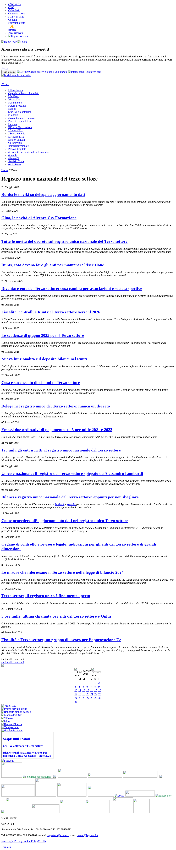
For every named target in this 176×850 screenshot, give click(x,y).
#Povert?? (13, 158)
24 (76, 697)
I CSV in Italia (16, 16)
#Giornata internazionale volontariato (28, 152)
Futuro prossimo (17, 105)
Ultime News (15, 90)
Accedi (5, 68)
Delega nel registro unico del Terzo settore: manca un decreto (55, 406)
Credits (42, 841)
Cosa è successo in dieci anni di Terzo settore (40, 382)
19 (83, 694)
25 (80, 697)
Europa (12, 108)
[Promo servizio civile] (14, 708)
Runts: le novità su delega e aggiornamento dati (43, 194)
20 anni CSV (15, 130)
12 (83, 690)
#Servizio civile (16, 133)
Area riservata (15, 32)
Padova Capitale (17, 149)
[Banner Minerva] (11, 724)
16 (99, 690)
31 (76, 701)
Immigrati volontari (18, 145)
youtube (71, 504)
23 (99, 694)
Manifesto (13, 96)
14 (91, 690)
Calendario (14, 10)
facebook (59, 504)
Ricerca (12, 29)
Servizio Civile (16, 161)
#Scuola (12, 155)
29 (95, 697)
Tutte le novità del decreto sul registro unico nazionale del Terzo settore (64, 241)
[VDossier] (7, 718)
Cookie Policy (30, 841)
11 (80, 690)
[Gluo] (5, 721)
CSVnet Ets (14, 4)
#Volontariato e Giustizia (21, 118)
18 (80, 694)
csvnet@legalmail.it (87, 835)
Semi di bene (15, 102)
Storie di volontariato (19, 111)
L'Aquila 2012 (16, 136)
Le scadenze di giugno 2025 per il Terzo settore (42, 335)
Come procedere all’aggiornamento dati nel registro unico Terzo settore (64, 520)
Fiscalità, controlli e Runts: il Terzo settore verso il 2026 (50, 312)
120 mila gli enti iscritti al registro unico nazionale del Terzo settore (61, 450)
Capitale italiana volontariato (23, 93)
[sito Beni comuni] (12, 730)
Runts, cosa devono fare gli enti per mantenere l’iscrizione (52, 265)
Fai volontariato (16, 22)
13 (87, 690)
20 (87, 694)
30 (99, 697)
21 (91, 694)
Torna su (6, 847)
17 (76, 694)
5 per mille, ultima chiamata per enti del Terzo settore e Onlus (56, 616)
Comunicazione (16, 13)
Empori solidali (16, 139)
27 (87, 697)
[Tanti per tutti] (10, 727)
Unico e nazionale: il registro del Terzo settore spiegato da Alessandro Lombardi (72, 473)
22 (95, 694)
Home (4, 170)
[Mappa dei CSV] (11, 714)
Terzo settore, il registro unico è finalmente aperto (45, 595)
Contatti (12, 19)
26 (83, 697)
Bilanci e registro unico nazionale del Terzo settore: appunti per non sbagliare (70, 497)
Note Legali (7, 841)
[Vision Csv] (8, 705)
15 (95, 690)
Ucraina (12, 124)
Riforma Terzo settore (20, 127)
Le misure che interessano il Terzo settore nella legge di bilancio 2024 (62, 572)
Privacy (18, 841)
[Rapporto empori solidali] (16, 711)
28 (91, 697)
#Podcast (13, 114)
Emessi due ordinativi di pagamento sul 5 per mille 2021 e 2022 (56, 429)
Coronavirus (15, 142)
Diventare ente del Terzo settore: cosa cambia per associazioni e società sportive (71, 288)
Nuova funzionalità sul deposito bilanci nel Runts (44, 359)
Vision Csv (14, 99)
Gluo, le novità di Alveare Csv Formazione (38, 218)
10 (76, 690)
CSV (11, 7)
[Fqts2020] (7, 760)
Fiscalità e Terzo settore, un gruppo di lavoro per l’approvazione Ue (61, 640)
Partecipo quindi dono (20, 121)
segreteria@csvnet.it (58, 835)
